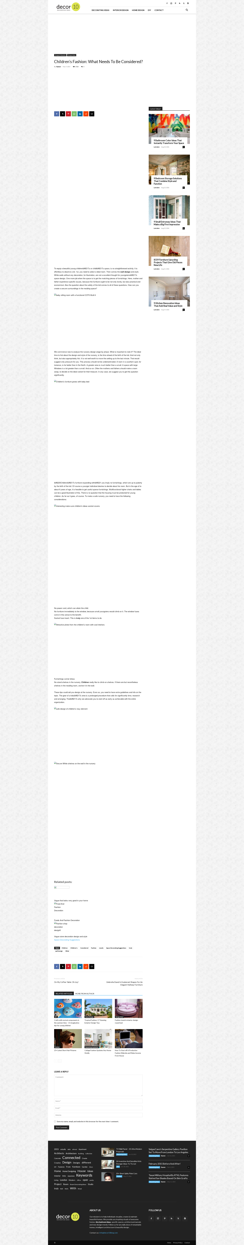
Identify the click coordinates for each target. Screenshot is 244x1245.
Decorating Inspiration (91, 1047)
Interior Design (120, 10)
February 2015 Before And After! (165, 1163)
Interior (57, 1176)
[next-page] (59, 1060)
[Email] (91, 113)
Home (57, 1171)
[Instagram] (171, 3)
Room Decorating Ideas (78, 1184)
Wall (61, 1189)
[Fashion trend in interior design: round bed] (129, 1008)
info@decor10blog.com (108, 1233)
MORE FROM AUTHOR (84, 994)
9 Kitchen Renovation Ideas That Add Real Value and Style (168, 304)
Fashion (93, 948)
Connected (71, 1157)
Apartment (82, 1149)
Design (66, 1162)
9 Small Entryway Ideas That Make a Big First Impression (167, 223)
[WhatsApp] (74, 113)
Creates (57, 1163)
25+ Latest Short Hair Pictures (65, 1050)
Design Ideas (71, 55)
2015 (56, 1149)
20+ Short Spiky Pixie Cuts (126, 1173)
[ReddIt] (85, 113)
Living (56, 1180)
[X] (184, 3)
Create (84, 1158)
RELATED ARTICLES (64, 994)
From (68, 1167)
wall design (59, 951)
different (86, 1162)
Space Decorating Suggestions (67, 939)
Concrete (57, 1158)
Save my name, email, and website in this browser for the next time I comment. (88, 1121)
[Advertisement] (122, 32)
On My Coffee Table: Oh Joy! (66, 982)
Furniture (76, 1166)
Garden (84, 1167)
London (63, 1180)
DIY (149, 10)
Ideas (90, 1171)
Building (81, 1153)
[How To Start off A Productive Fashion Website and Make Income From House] (129, 1038)
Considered (84, 948)
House (82, 1171)
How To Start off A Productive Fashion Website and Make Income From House (128, 1053)
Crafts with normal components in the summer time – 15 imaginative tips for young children (66, 1023)
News (169, 1243)
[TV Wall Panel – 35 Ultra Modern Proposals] (107, 1152)
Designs (76, 1162)
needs (101, 948)
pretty (92, 1180)
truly (130, 948)
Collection (88, 1153)
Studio (90, 1184)
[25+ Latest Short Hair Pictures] (68, 1038)
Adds (69, 1149)
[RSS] (179, 3)
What (67, 951)
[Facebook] (167, 3)
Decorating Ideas (100, 10)
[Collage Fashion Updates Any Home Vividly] (98, 1038)
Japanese (70, 1176)
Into (64, 1176)
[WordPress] (188, 3)
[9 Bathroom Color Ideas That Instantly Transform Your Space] (169, 129)
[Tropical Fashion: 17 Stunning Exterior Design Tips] (98, 1008)
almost (74, 1149)
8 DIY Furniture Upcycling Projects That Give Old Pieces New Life (168, 262)
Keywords (84, 1175)
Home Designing (69, 1171)
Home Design (138, 10)
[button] (187, 10)
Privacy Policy (177, 1243)
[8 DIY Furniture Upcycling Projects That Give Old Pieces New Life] (169, 251)
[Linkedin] (80, 113)
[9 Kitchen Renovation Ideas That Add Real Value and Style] (169, 292)
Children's (74, 948)
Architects (59, 1153)
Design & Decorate (60, 55)
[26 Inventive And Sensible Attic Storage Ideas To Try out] (107, 1164)
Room (65, 1184)
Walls (66, 1189)
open (85, 1180)
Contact (159, 10)
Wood (80, 1189)
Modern (72, 1180)
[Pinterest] (175, 3)
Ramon (58, 66)
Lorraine (156, 147)
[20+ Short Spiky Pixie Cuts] (107, 1176)
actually (63, 1149)
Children (65, 948)
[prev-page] (55, 1060)
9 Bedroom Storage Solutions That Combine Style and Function (168, 181)
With (73, 1188)
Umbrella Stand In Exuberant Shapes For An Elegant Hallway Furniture (124, 983)
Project (58, 1184)
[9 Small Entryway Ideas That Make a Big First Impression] (169, 210)
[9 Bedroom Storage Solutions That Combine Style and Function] (169, 170)
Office (79, 1180)
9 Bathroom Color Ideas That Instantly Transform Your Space (169, 141)
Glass (91, 1167)
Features (61, 1167)
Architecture (71, 1153)
